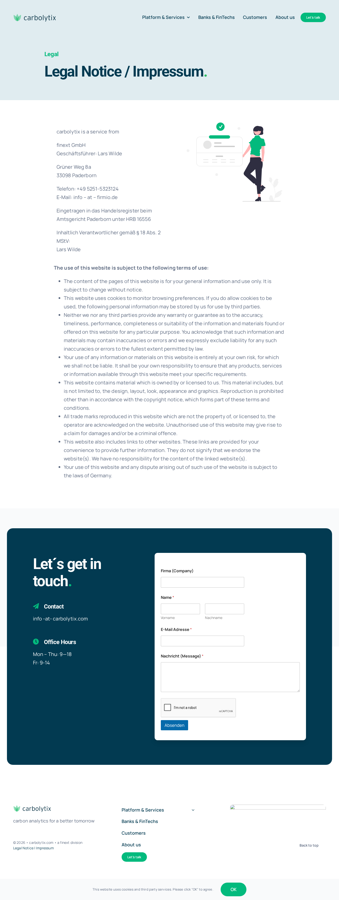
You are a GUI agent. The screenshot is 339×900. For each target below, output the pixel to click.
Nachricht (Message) (182, 656)
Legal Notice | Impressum (33, 848)
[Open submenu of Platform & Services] (192, 810)
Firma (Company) (177, 571)
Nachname (213, 617)
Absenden (174, 725)
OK (234, 889)
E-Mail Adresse (176, 629)
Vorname (168, 617)
